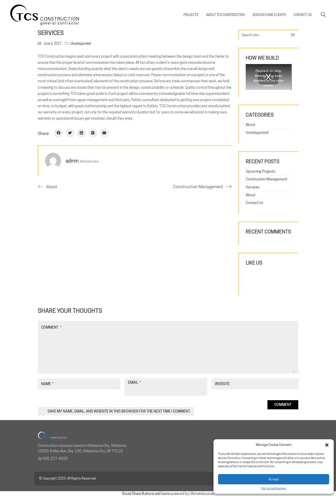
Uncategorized (80, 43)
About (250, 125)
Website (222, 384)
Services (252, 187)
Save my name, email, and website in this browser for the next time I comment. (119, 411)
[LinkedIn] (81, 132)
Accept (273, 479)
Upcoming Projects (260, 171)
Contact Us (254, 203)
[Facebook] (58, 132)
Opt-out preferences (273, 488)
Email (134, 382)
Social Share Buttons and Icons (146, 493)
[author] (53, 161)
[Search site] (323, 15)
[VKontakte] (92, 132)
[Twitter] (70, 132)
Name (47, 384)
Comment (51, 327)
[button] (327, 445)
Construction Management (266, 179)
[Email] (104, 132)
